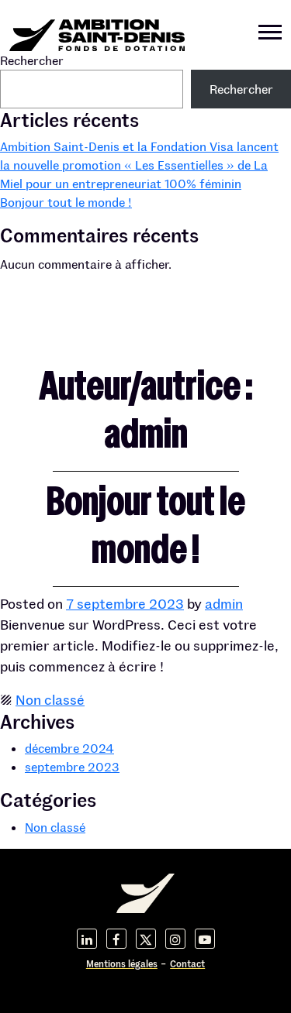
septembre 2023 (72, 766)
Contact (187, 963)
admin (224, 603)
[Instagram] (175, 939)
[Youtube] (205, 939)
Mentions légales (122, 963)
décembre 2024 (69, 747)
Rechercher (32, 60)
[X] (146, 939)
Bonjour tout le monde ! (66, 201)
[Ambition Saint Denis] (97, 31)
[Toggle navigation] (270, 34)
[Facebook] (116, 939)
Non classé (50, 699)
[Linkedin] (87, 939)
